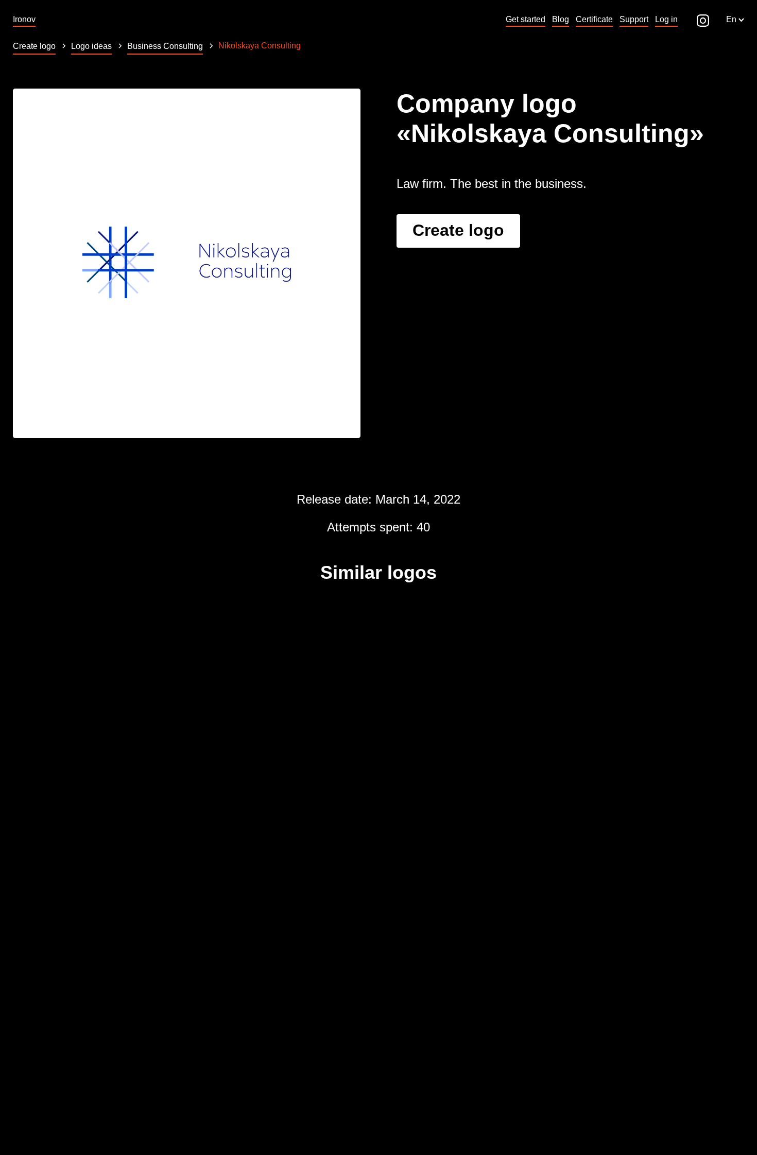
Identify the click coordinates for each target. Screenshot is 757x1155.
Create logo (458, 230)
